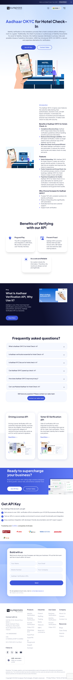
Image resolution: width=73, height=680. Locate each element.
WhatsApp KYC (30, 631)
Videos (61, 636)
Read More (11, 318)
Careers (61, 616)
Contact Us (63, 619)
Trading (40, 619)
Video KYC (30, 627)
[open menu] (64, 8)
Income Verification (31, 623)
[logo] (15, 610)
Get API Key (28, 47)
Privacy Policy (50, 678)
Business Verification (31, 619)
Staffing (40, 616)
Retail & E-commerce (41, 631)
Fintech (40, 613)
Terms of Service (61, 678)
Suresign (30, 648)
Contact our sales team (36, 398)
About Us (62, 613)
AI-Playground (31, 641)
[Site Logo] (14, 8)
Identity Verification (31, 614)
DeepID (29, 645)
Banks (40, 622)
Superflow (30, 635)
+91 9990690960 (11, 633)
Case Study (63, 630)
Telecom (41, 625)
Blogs (61, 628)
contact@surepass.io (38, 591)
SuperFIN (30, 637)
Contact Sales (44, 47)
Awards (61, 633)
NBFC (40, 628)
